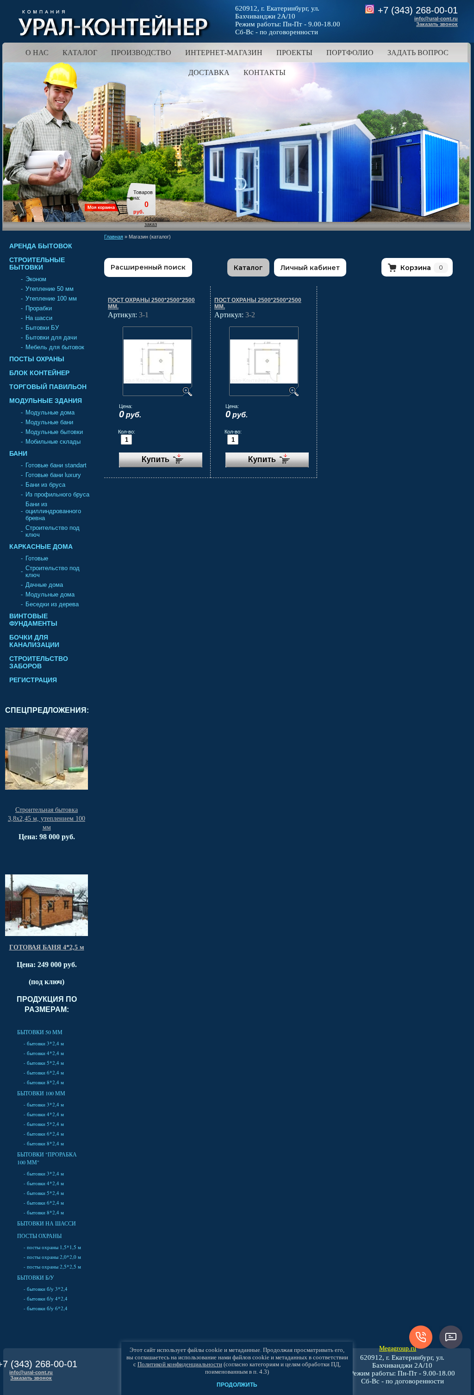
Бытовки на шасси (46, 1223)
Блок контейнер (39, 373)
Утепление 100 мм (51, 298)
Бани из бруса (45, 484)
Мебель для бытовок (54, 347)
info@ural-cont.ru (436, 18)
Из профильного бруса (57, 494)
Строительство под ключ (52, 531)
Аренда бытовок (40, 246)
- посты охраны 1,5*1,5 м (52, 1247)
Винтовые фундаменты (33, 619)
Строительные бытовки (37, 263)
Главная (113, 236)
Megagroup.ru (397, 1348)
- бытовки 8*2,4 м (44, 1082)
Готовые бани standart (56, 465)
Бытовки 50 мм (39, 1032)
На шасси (38, 317)
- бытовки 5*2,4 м (44, 1062)
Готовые (36, 558)
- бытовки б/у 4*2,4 (46, 1298)
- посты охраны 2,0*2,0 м (52, 1256)
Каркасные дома (41, 546)
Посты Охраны (39, 1235)
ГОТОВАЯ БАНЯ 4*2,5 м (46, 947)
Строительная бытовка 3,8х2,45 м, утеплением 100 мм (46, 818)
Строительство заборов (38, 662)
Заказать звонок (437, 24)
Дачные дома (44, 584)
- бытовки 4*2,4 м (44, 1052)
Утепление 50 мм (49, 288)
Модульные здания (45, 400)
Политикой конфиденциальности (179, 1364)
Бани (18, 453)
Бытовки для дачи (51, 337)
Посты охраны (36, 359)
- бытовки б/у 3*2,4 (46, 1288)
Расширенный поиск (148, 267)
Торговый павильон (48, 386)
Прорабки (38, 308)
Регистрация (33, 680)
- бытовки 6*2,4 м (44, 1072)
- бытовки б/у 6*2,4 (46, 1308)
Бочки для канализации (34, 641)
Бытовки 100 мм (41, 1093)
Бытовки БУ (42, 327)
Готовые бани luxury (53, 474)
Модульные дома (50, 412)
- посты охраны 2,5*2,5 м (52, 1266)
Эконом (35, 279)
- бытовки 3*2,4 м (44, 1043)
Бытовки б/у (35, 1277)
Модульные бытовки (54, 431)
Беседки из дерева (52, 604)
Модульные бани (49, 422)
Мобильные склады (53, 441)
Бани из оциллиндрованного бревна (53, 511)
